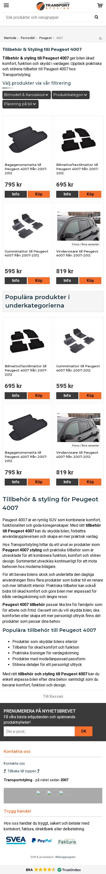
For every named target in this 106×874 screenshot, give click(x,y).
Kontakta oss (14, 763)
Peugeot (45, 38)
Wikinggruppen (65, 857)
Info (15, 194)
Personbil (28, 38)
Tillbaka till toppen (21, 771)
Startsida (10, 38)
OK (83, 731)
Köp (38, 194)
